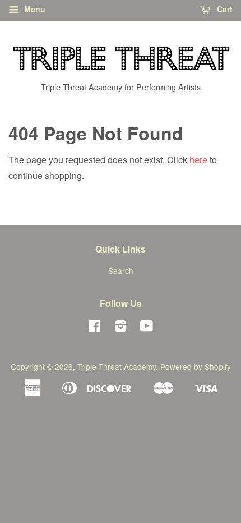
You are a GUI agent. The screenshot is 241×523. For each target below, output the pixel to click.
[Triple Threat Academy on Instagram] (120, 327)
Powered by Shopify (195, 366)
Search (120, 270)
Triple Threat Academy (116, 366)
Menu (33, 9)
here (198, 159)
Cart (224, 9)
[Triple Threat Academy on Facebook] (94, 327)
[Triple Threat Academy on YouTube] (146, 327)
